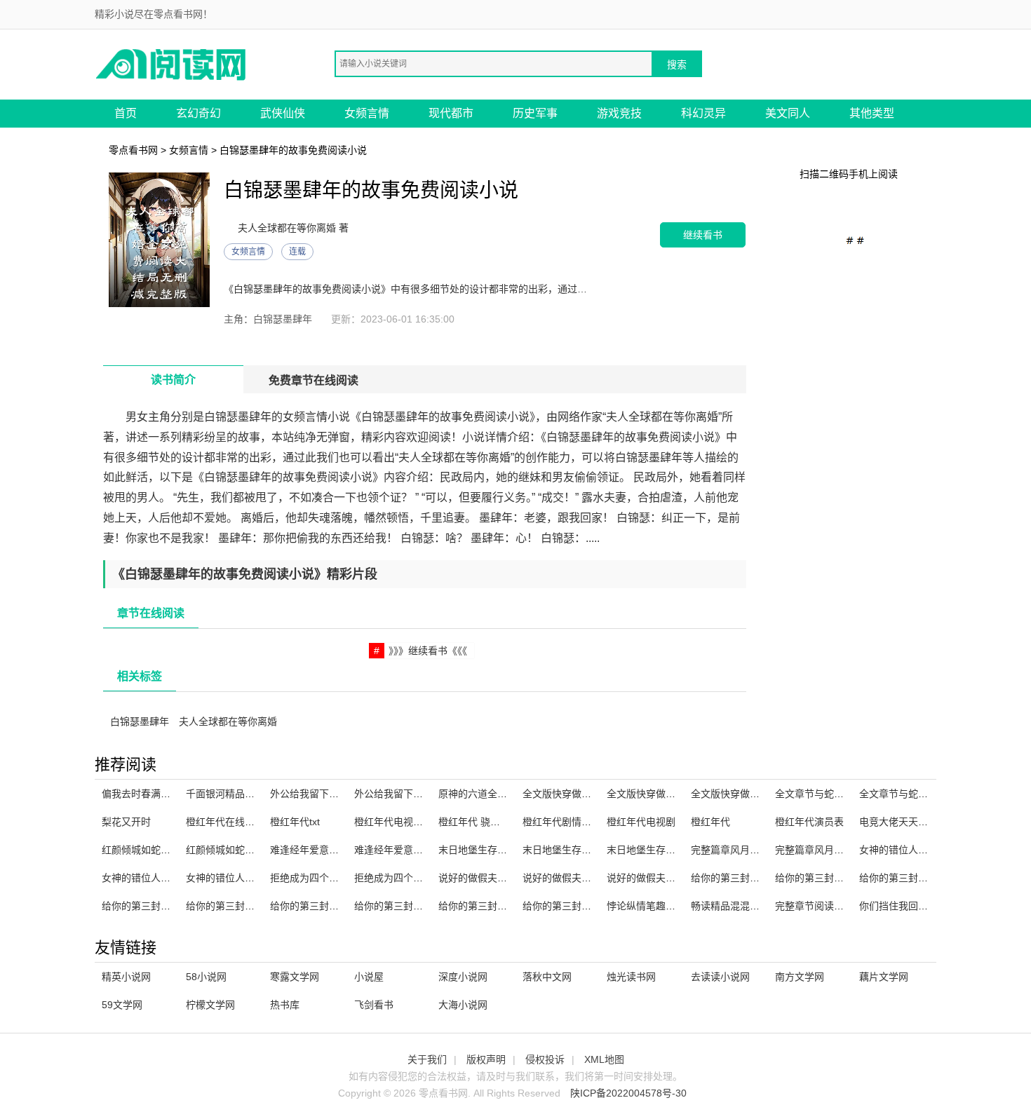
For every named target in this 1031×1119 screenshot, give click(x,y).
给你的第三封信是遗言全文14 (250, 905)
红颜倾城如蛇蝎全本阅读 (156, 849)
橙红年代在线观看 (225, 821)
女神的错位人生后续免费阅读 (923, 849)
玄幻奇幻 (198, 113)
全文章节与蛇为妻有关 (824, 793)
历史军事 (535, 113)
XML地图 (604, 1059)
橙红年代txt (295, 821)
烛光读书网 (631, 976)
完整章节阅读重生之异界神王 (839, 905)
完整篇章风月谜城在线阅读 (750, 849)
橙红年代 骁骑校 (474, 821)
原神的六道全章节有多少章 (497, 793)
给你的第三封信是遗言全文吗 (923, 877)
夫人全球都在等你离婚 (228, 721)
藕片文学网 (883, 976)
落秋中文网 (547, 976)
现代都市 (451, 113)
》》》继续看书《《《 (428, 650)
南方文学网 (799, 976)
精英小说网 (126, 976)
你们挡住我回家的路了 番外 (919, 905)
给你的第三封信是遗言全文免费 (507, 905)
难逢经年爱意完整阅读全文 (413, 849)
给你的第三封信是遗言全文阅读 (759, 877)
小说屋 (369, 976)
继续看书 (702, 234)
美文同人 (787, 113)
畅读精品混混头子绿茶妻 (745, 905)
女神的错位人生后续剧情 (156, 877)
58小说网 (206, 976)
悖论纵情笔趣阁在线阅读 (661, 905)
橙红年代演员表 (809, 821)
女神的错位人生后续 (230, 877)
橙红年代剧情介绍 (562, 821)
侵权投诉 (545, 1059)
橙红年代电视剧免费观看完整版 (423, 821)
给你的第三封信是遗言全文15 (166, 905)
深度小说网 (462, 976)
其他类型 (871, 113)
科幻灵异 (703, 113)
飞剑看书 (373, 1004)
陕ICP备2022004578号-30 (628, 1093)
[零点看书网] (172, 63)
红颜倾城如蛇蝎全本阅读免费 (250, 849)
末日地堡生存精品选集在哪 (581, 849)
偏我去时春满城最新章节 (156, 793)
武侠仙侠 (282, 113)
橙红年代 (710, 821)
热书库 (284, 1004)
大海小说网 (462, 1004)
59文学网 (122, 1004)
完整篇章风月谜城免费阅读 (834, 849)
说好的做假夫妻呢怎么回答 (497, 877)
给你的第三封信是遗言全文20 (334, 905)
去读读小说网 (720, 976)
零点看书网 (133, 150)
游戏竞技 (619, 113)
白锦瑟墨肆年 (139, 721)
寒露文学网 (294, 976)
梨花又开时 (126, 821)
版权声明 (486, 1059)
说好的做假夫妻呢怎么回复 (581, 877)
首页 (125, 113)
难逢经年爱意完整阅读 (319, 849)
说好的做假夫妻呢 (646, 877)
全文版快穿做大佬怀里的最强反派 (680, 793)
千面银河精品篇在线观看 (240, 793)
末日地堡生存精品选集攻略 (666, 849)
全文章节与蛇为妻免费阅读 (918, 793)
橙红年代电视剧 (641, 821)
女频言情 (366, 113)
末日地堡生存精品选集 (487, 849)
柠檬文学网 (210, 1004)
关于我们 (427, 1059)
